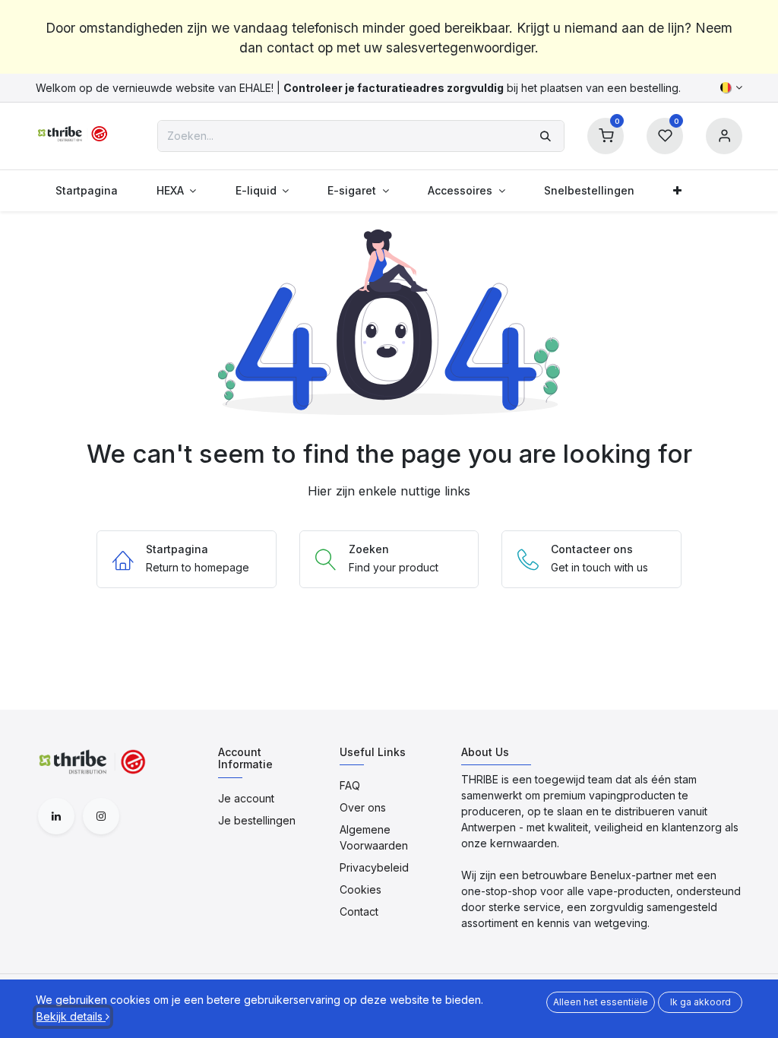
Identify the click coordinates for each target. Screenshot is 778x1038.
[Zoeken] (545, 136)
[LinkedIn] (56, 816)
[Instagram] (101, 816)
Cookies (360, 889)
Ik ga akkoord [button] (700, 1002)
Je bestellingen (257, 820)
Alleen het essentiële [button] (600, 1002)
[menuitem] (86, 190)
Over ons (363, 807)
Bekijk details (71, 1016)
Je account (246, 798)
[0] (605, 134)
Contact (359, 911)
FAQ (350, 785)
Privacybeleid (374, 867)
